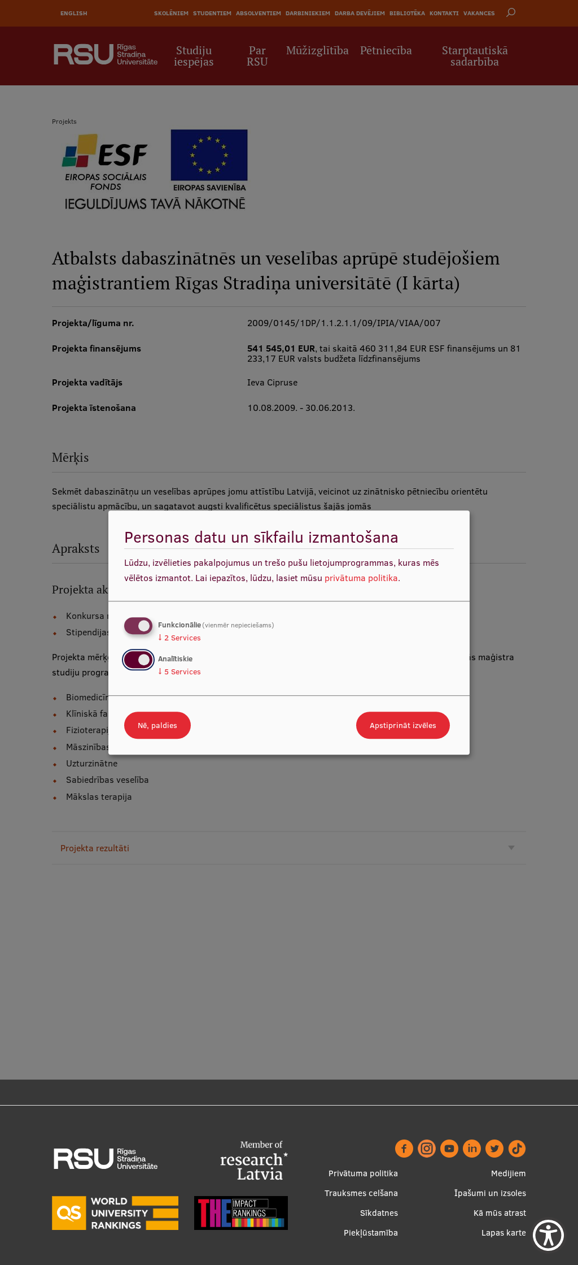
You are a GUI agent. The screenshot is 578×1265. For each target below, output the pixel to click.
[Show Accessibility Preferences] (548, 1235)
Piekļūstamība (371, 1232)
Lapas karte (503, 1232)
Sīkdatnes (379, 1213)
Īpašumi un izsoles (490, 1193)
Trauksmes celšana (361, 1193)
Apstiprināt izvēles (403, 725)
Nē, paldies (157, 725)
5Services (179, 671)
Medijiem (508, 1173)
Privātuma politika (363, 1173)
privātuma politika (361, 577)
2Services (179, 637)
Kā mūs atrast (500, 1213)
